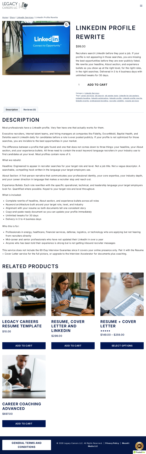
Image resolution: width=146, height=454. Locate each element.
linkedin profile (116, 98)
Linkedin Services (92, 93)
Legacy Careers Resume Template (22, 323)
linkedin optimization (99, 98)
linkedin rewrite (82, 101)
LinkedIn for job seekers (129, 96)
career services (87, 96)
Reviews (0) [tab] (30, 109)
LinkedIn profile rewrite (132, 98)
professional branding (99, 101)
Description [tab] (12, 109)
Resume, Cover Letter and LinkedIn (68, 326)
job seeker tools (111, 96)
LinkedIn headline (83, 98)
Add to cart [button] (23, 345)
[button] (66, 24)
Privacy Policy (112, 443)
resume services (132, 101)
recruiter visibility (116, 101)
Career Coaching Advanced (21, 406)
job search (99, 96)
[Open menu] (141, 5)
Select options (122, 345)
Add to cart (97, 84)
